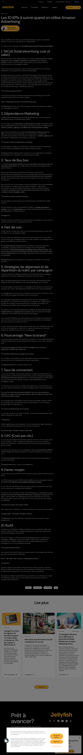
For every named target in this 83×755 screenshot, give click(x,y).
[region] (37, 739)
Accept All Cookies (56, 736)
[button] (6, 740)
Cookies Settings (57, 746)
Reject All (56, 741)
